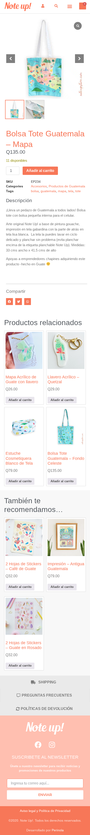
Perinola (58, 830)
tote (78, 191)
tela (70, 191)
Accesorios (39, 186)
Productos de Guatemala (67, 186)
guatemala (48, 191)
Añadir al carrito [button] (20, 400)
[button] (70, 6)
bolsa (35, 191)
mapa (62, 191)
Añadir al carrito (40, 171)
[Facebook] (38, 744)
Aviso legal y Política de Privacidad (45, 811)
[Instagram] (51, 744)
